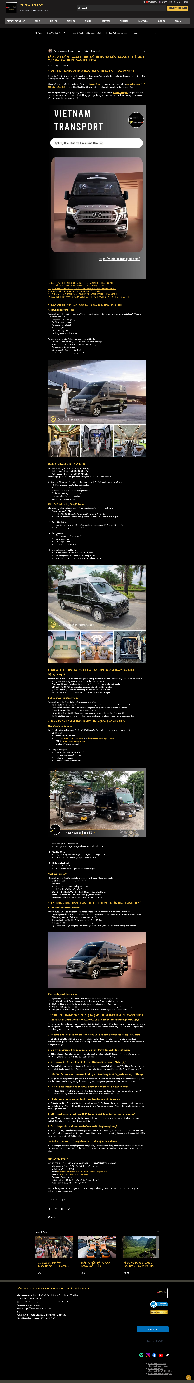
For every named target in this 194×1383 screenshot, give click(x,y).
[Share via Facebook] (49, 1208)
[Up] (188, 1377)
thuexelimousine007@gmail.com (59, 1301)
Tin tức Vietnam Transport (117, 33)
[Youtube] (160, 1355)
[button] (177, 8)
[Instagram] (147, 1355)
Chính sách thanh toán (157, 1363)
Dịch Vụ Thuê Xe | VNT (57, 33)
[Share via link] (69, 1208)
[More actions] (144, 50)
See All (156, 1231)
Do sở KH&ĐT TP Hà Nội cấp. (53, 1315)
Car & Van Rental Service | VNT (87, 33)
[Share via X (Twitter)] (56, 1208)
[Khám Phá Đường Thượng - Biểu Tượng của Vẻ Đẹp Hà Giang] (140, 1247)
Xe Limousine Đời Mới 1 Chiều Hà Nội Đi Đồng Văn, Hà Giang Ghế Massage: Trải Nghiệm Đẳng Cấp (53, 1264)
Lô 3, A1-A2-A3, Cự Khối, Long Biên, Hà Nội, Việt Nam (55, 1295)
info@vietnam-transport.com (33, 1301)
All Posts (38, 33)
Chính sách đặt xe (155, 1368)
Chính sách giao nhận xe (158, 1366)
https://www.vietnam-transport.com (39, 1308)
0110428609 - (33, 1315)
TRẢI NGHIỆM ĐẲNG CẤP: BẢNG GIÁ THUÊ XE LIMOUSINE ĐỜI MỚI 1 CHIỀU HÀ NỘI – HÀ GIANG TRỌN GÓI (97, 1264)
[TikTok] (167, 1355)
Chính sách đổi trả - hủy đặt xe (160, 1371)
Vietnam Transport (33, 1305)
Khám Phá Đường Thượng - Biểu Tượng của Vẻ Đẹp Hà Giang (138, 1264)
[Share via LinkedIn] (62, 1208)
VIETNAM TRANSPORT (32, 4)
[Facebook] (154, 1355)
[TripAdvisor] (141, 1355)
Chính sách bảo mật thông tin (160, 1373)
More (136, 33)
